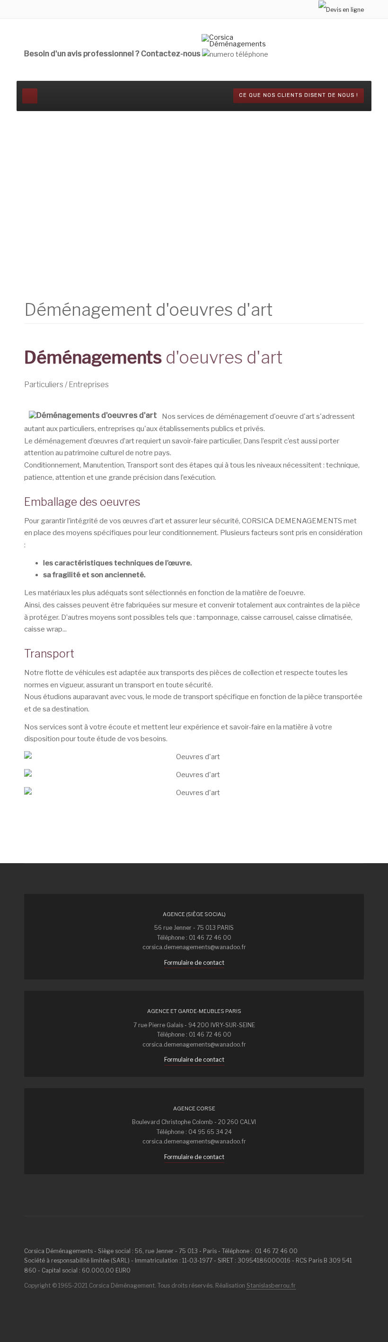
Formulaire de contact (194, 962)
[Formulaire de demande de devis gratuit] (341, 9)
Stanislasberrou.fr (271, 1285)
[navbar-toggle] (29, 96)
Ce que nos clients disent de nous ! (298, 95)
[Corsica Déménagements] (238, 40)
